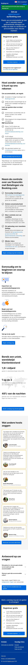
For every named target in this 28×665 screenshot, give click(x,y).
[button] (14, 7)
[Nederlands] (16, 2)
